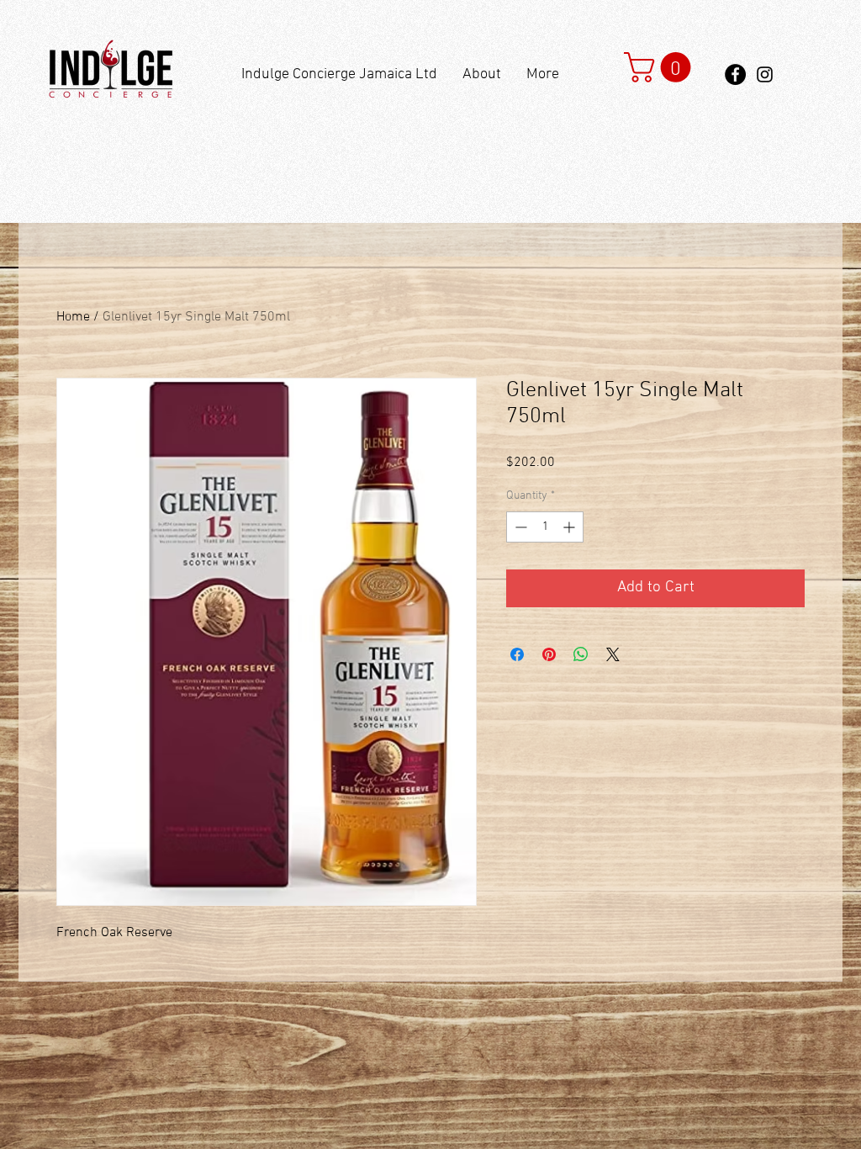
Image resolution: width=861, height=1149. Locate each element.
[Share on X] (613, 654)
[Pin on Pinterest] (549, 654)
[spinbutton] (545, 527)
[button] (661, 67)
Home (73, 317)
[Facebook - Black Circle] (735, 74)
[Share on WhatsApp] (581, 654)
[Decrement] (519, 527)
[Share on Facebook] (517, 654)
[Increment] (570, 527)
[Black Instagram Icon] (764, 74)
